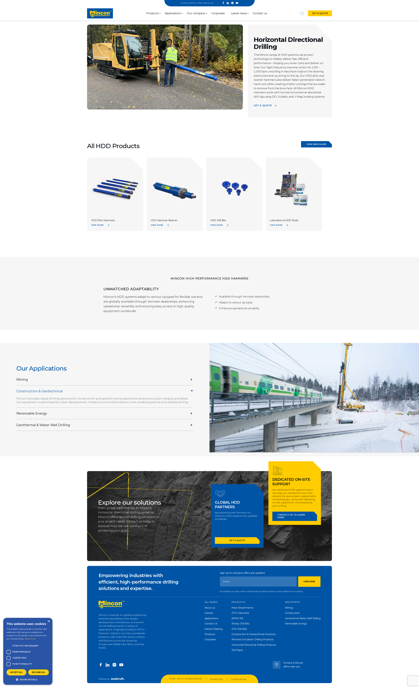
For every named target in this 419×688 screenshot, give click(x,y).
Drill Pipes (237, 650)
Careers (209, 613)
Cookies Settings (238, 679)
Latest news (238, 13)
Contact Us (211, 623)
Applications (173, 13)
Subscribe (309, 581)
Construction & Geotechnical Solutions (253, 634)
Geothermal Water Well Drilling (302, 618)
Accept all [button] (16, 672)
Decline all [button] (38, 672)
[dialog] (27, 651)
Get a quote (320, 13)
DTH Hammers (240, 613)
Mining (289, 607)
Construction (292, 613)
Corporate (218, 13)
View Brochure (316, 144)
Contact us (260, 13)
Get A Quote (263, 105)
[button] (28, 679)
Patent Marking (214, 629)
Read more (30, 638)
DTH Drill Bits (239, 629)
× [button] (48, 621)
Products (152, 13)
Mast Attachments (242, 607)
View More (97, 225)
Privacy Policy (216, 679)
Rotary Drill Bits (240, 623)
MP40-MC (238, 618)
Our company (196, 13)
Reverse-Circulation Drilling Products (252, 639)
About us (210, 607)
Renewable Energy (296, 623)
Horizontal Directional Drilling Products (254, 644)
